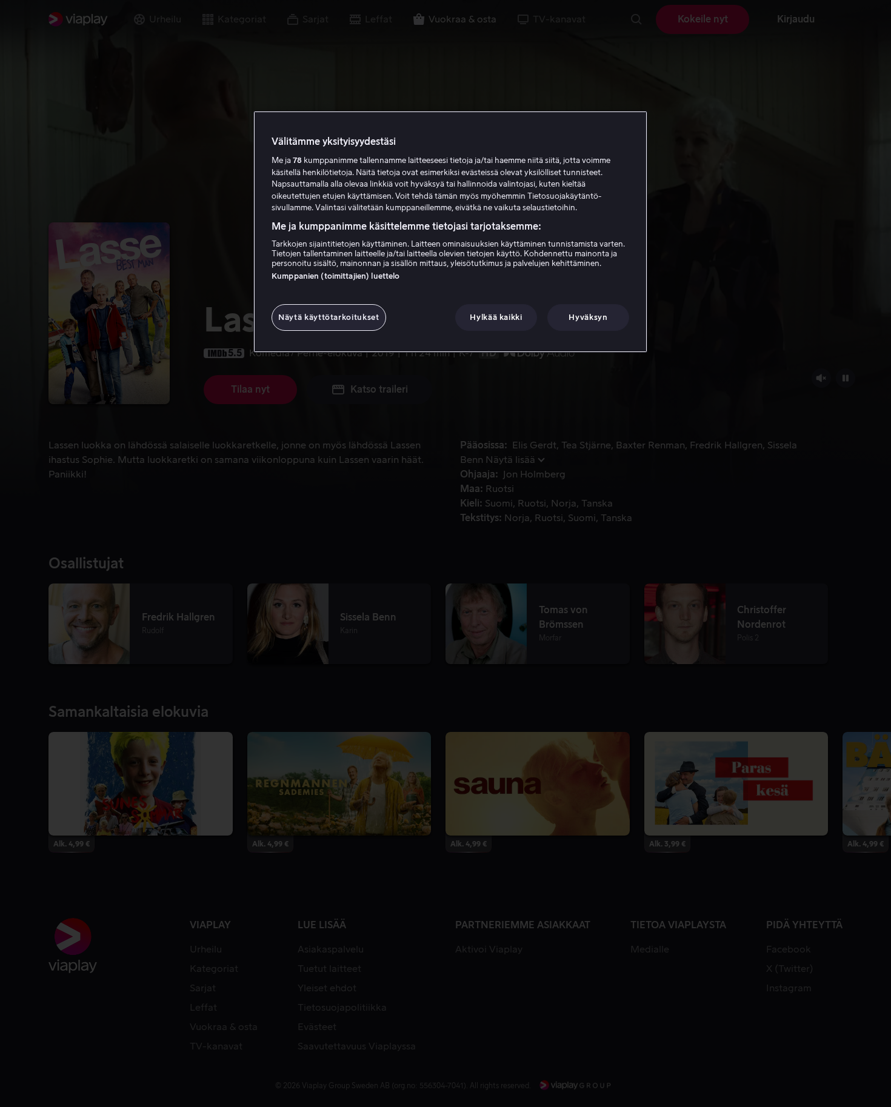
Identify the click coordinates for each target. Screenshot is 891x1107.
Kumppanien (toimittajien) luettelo (335, 276)
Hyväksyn (588, 317)
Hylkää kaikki (496, 317)
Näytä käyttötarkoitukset (328, 317)
